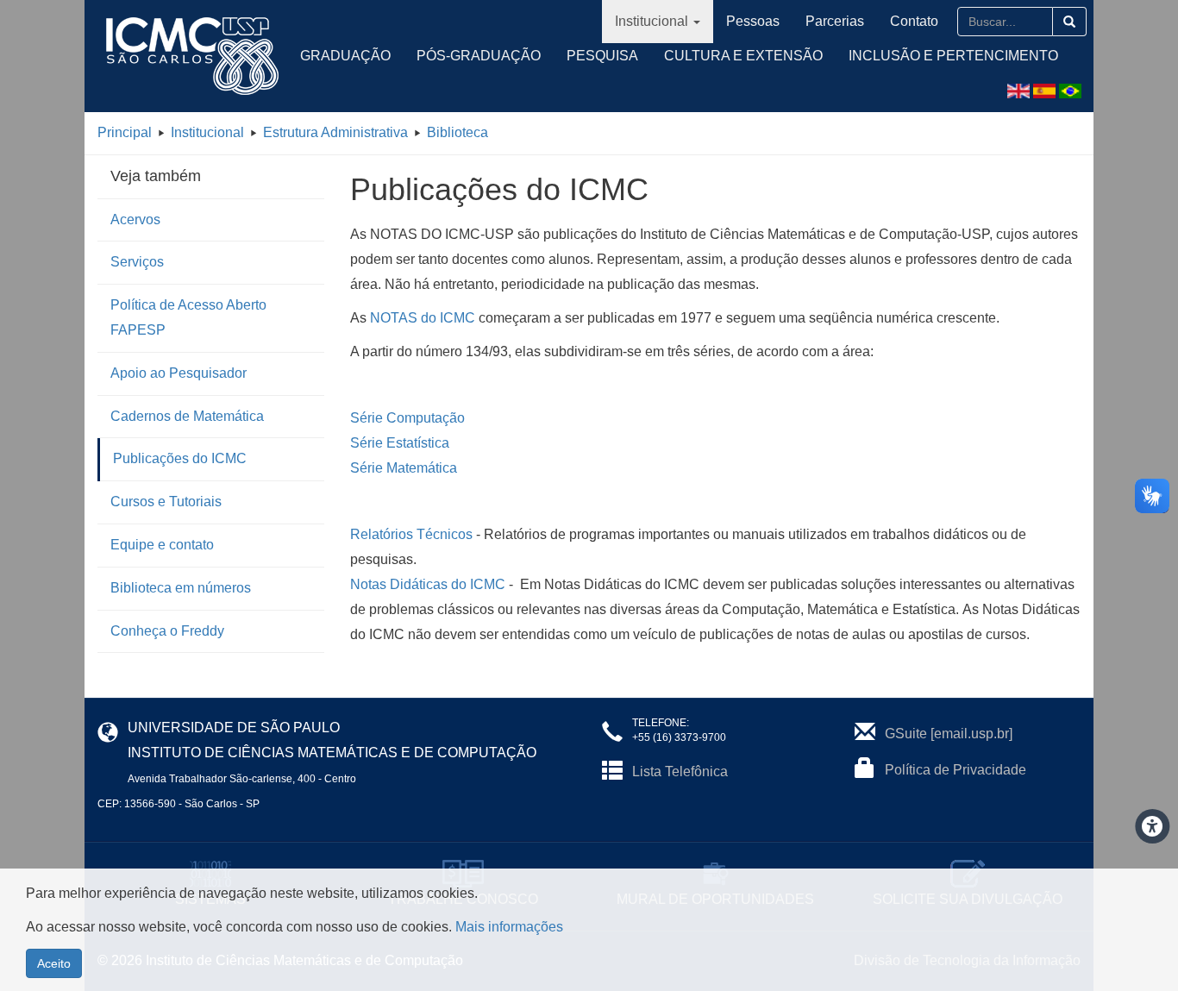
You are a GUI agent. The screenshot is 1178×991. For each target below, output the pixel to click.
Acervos (135, 219)
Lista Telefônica (680, 771)
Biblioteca (457, 132)
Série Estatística (399, 443)
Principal (124, 132)
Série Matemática (403, 468)
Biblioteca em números (180, 587)
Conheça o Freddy (167, 631)
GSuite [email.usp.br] (948, 733)
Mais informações (509, 926)
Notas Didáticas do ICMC (427, 584)
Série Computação (407, 418)
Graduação (345, 55)
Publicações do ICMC (180, 458)
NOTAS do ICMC (422, 317)
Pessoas (753, 21)
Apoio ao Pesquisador (178, 373)
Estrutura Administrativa (335, 132)
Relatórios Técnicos (411, 534)
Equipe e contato (162, 544)
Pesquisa (602, 55)
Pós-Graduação (479, 55)
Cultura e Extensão (743, 55)
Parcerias (834, 21)
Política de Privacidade (955, 769)
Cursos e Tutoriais (166, 501)
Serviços (137, 261)
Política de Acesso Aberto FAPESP (188, 317)
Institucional (651, 21)
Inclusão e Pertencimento (953, 55)
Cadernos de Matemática (187, 416)
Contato (914, 21)
